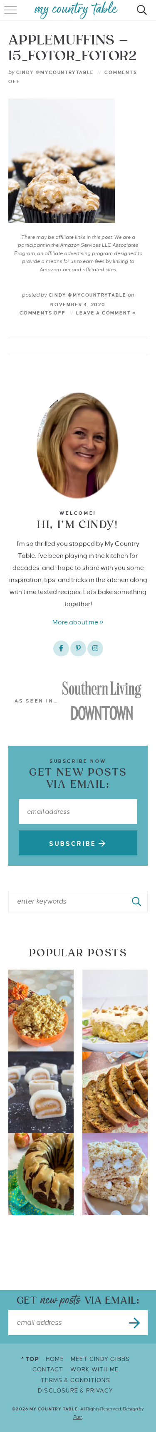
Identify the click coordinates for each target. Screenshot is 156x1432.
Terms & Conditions (75, 1380)
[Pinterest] (78, 648)
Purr (77, 1417)
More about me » (78, 622)
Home (55, 1359)
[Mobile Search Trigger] (140, 14)
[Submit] (136, 901)
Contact (47, 1369)
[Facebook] (61, 648)
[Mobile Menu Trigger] (11, 14)
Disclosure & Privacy (75, 1391)
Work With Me (94, 1369)
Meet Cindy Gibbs (100, 1359)
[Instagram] (95, 648)
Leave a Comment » (106, 312)
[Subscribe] (135, 1322)
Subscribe (74, 843)
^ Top (30, 1359)
